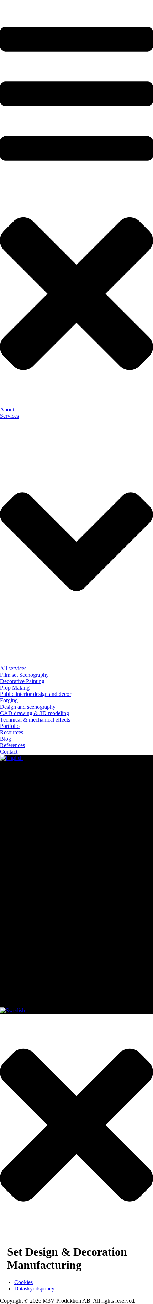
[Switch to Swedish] (12, 1010)
